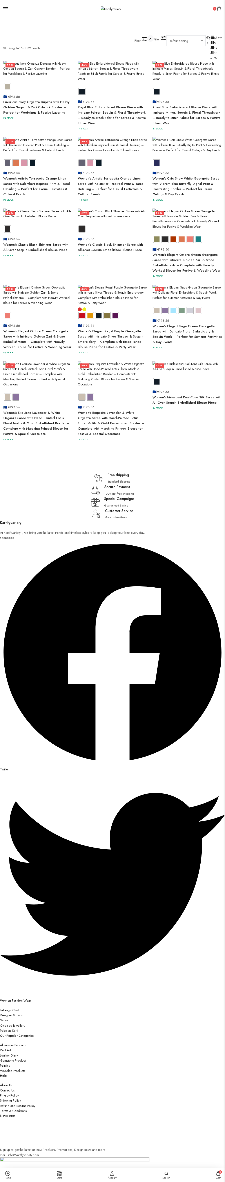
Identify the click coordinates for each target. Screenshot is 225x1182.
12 (215, 48)
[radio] (7, 86)
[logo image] (111, 8)
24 (216, 58)
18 (215, 53)
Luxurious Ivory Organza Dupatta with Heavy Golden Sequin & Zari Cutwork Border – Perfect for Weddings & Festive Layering (36, 107)
